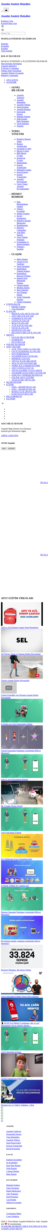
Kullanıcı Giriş (7, 21)
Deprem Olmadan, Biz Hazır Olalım (16, 970)
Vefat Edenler (6, 51)
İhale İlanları (11, 1174)
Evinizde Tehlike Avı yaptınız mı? (15, 886)
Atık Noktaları (12, 1194)
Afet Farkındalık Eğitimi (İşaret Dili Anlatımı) (20, 996)
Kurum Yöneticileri (14, 1146)
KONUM (11, 449)
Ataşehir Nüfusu (13, 1140)
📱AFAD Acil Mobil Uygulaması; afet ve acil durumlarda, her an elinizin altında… (20, 1024)
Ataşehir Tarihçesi (13, 1131)
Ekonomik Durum (13, 1134)
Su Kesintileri (12, 1163)
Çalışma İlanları (12, 1171)
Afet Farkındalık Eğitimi (11, 832)
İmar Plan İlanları (13, 1165)
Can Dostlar (11, 1200)
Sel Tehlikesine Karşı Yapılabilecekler (16, 859)
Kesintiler (5, 46)
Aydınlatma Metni (13, 1213)
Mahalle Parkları (13, 1185)
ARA (4, 449)
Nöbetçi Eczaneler (13, 1202)
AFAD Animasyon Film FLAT (14, 1078)
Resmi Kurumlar (13, 1149)
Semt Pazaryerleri (13, 1143)
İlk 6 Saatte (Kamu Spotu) (12, 806)
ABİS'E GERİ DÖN (9, 435)
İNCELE (44, 482)
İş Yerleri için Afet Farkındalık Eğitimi (16, 724)
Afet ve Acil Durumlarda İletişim (14, 779)
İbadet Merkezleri (13, 1191)
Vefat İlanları (11, 1168)
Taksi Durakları (12, 1188)
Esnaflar (4, 48)
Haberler (4, 44)
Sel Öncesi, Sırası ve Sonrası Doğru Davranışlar (21, 654)
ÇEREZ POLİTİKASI (30, 1226)
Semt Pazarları (12, 1197)
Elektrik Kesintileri (14, 1160)
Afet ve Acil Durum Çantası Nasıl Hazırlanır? (20, 627)
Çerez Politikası (12, 1216)
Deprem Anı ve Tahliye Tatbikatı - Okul (17, 1105)
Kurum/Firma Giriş (9, 23)
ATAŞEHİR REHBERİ (11, 1226)
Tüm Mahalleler (12, 1137)
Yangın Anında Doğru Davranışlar (15, 680)
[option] (24, 1107)
